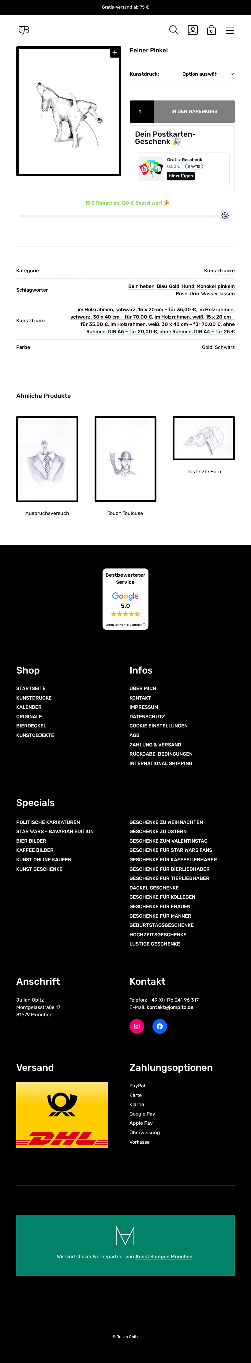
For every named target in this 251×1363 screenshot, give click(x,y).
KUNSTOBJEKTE (35, 735)
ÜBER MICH (142, 688)
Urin (194, 293)
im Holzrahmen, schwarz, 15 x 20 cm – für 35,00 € (137, 309)
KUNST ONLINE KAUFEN (43, 860)
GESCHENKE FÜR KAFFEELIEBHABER (173, 860)
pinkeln (226, 286)
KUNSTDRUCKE (34, 697)
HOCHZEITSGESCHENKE (157, 935)
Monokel (206, 286)
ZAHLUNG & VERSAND (155, 744)
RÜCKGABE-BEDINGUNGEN (161, 754)
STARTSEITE (31, 688)
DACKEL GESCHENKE (154, 888)
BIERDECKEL (31, 726)
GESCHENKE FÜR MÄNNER (160, 916)
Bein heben (141, 286)
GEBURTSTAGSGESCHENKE (161, 925)
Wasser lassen (218, 293)
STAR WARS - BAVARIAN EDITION (55, 831)
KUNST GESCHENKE (39, 869)
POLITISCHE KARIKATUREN (48, 822)
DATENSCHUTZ (147, 716)
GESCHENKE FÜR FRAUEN (159, 906)
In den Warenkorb (194, 111)
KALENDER (29, 707)
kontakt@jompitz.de (170, 1007)
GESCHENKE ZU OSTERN (158, 831)
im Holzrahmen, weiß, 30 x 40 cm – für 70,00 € (166, 324)
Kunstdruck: (144, 74)
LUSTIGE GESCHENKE (154, 944)
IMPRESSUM (143, 707)
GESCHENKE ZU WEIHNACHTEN (166, 822)
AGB (134, 735)
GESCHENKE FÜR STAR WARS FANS (170, 850)
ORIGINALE (29, 716)
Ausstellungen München (164, 1256)
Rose (181, 293)
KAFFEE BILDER (35, 850)
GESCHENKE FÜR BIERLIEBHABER (169, 869)
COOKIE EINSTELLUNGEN (158, 726)
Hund (188, 286)
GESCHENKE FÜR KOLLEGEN (162, 897)
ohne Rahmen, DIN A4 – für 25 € (197, 331)
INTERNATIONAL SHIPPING (160, 763)
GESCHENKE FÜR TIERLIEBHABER (169, 878)
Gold (174, 286)
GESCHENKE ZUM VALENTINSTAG (168, 841)
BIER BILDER (31, 841)
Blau (162, 286)
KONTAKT (140, 697)
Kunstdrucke (219, 271)
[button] (115, 52)
